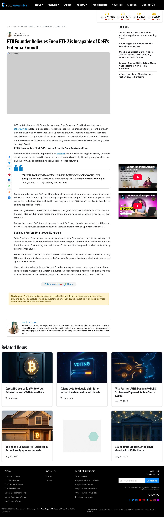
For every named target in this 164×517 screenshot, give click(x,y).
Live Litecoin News (13, 501)
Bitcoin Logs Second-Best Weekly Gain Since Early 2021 (136, 45)
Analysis (52, 4)
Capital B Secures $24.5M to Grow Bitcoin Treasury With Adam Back (25, 390)
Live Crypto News (12, 476)
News (38, 4)
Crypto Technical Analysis (87, 480)
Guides (67, 4)
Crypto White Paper (84, 484)
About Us (139, 509)
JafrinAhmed (23, 35)
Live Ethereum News (14, 484)
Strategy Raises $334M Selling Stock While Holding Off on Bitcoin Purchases (137, 66)
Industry (80, 4)
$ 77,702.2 (110, 17)
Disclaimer (118, 509)
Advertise (117, 4)
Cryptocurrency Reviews (86, 488)
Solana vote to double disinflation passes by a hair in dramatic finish (80, 390)
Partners (49, 480)
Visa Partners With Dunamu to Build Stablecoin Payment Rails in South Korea (135, 392)
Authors (90, 511)
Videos (48, 476)
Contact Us (148, 4)
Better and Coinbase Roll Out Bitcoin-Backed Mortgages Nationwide (27, 448)
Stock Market (81, 476)
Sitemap (129, 509)
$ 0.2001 (141, 17)
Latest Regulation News (15, 497)
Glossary (132, 4)
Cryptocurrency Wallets (86, 493)
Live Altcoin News (12, 488)
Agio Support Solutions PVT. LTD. (54, 509)
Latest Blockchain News (15, 493)
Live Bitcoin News (12, 480)
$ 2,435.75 (126, 17)
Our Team (149, 509)
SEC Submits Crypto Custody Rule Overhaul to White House (134, 448)
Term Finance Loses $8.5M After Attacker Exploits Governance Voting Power (137, 35)
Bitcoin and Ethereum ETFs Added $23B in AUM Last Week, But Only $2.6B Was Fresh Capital (136, 54)
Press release (99, 4)
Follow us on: (59, 284)
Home (9, 26)
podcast (61, 153)
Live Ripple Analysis (84, 497)
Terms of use (92, 509)
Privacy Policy (105, 509)
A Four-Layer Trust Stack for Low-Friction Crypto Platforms (135, 75)
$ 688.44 (156, 17)
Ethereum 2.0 (20, 128)
